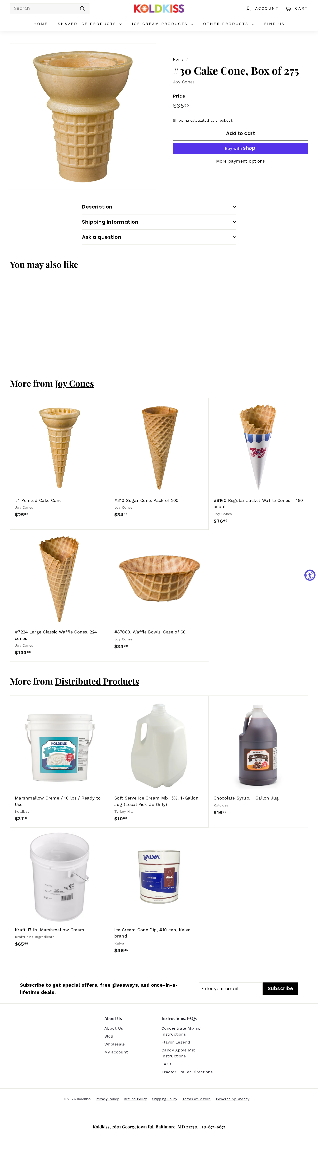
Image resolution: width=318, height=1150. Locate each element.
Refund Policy (135, 1099)
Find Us (274, 24)
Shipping (181, 120)
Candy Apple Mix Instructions (178, 1053)
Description (97, 206)
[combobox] (49, 8)
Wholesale (114, 1044)
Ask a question (101, 237)
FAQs (166, 1064)
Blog (108, 1036)
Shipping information (110, 221)
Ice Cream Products (161, 24)
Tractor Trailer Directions (187, 1072)
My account (116, 1052)
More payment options (240, 160)
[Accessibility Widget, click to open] (310, 575)
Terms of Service (196, 1099)
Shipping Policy (164, 1099)
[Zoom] (83, 116)
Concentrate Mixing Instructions (181, 1031)
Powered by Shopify (233, 1099)
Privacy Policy (107, 1099)
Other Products (226, 24)
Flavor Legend (175, 1042)
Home (41, 24)
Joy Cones (184, 81)
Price (179, 96)
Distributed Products (97, 681)
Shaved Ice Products (88, 24)
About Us (113, 1028)
